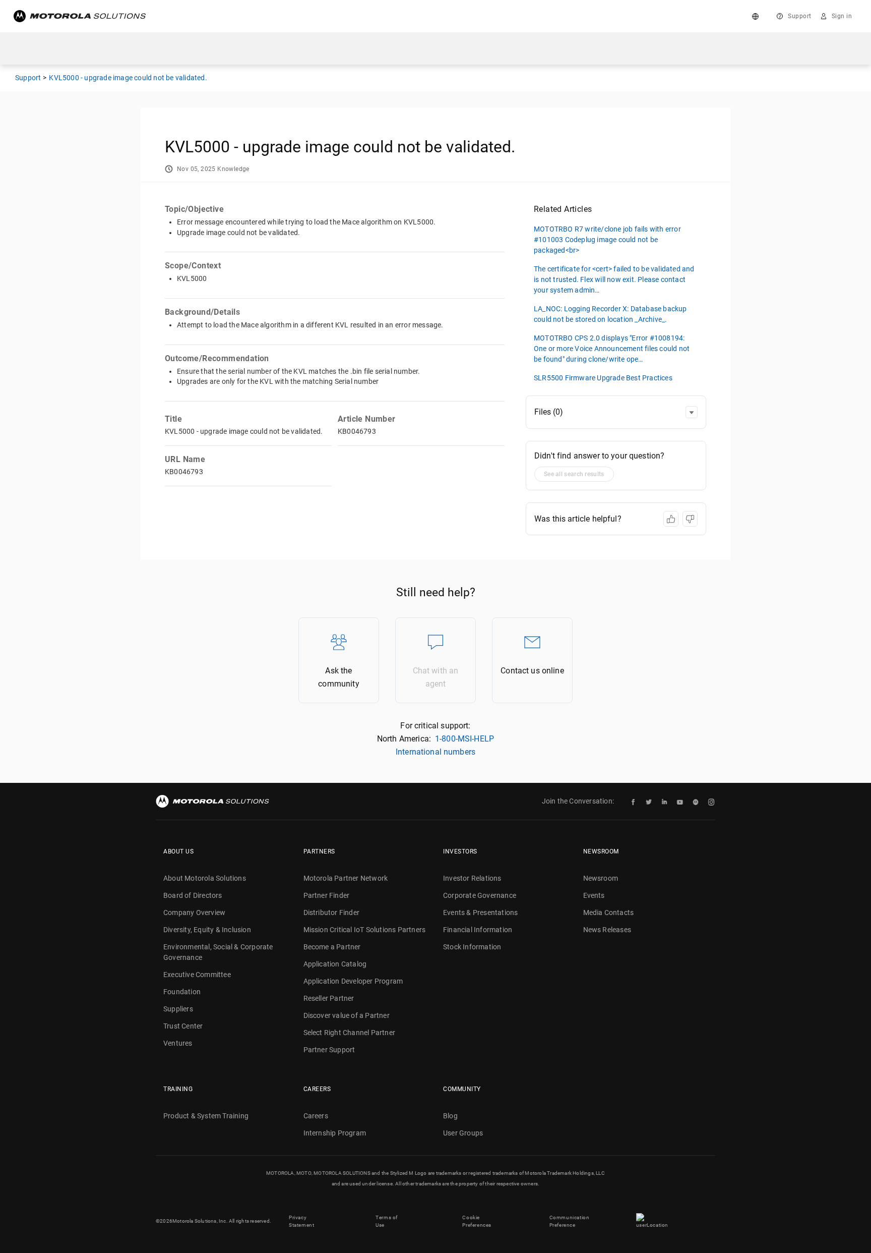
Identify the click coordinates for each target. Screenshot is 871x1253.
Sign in (842, 16)
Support (800, 16)
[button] (692, 412)
